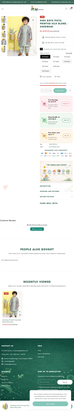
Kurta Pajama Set (54, 147)
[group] (22, 36)
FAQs (39, 350)
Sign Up (65, 382)
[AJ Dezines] (37, 8)
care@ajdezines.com (10, 364)
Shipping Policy (6, 385)
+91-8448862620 (9, 361)
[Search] (66, 9)
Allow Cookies (50, 404)
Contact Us (4, 379)
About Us (4, 376)
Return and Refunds (44, 353)
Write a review (37, 229)
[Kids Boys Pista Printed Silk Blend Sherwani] (5, 406)
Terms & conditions (7, 382)
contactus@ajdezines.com (20, 350)
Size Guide (41, 357)
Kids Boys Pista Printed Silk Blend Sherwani (19, 406)
